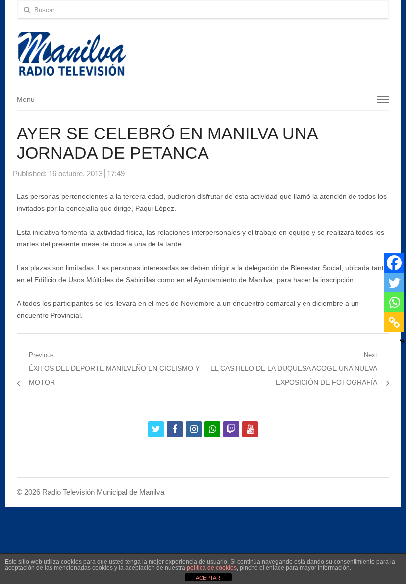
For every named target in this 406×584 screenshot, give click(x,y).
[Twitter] (394, 282)
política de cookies (212, 567)
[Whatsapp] (394, 302)
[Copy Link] (394, 322)
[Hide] (402, 341)
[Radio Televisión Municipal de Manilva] (203, 54)
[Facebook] (394, 263)
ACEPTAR (208, 578)
